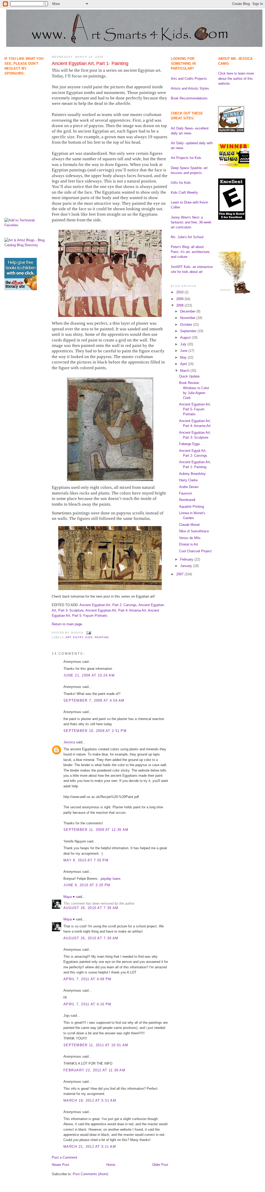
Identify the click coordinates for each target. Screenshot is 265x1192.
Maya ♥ (69, 897)
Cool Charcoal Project (195, 551)
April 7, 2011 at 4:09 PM (87, 979)
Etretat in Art (188, 544)
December (188, 311)
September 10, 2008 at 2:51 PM (95, 731)
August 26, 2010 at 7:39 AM (90, 908)
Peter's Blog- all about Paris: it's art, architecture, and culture (190, 252)
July (183, 344)
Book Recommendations (189, 98)
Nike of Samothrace (194, 531)
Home (110, 1165)
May (184, 357)
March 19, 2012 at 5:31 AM (89, 1100)
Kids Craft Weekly (184, 192)
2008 (180, 305)
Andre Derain (188, 487)
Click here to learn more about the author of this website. (236, 78)
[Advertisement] (20, 102)
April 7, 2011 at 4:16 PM (87, 1004)
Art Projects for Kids (186, 158)
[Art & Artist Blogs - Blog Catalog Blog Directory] (25, 245)
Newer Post (60, 1165)
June (184, 351)
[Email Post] (88, 632)
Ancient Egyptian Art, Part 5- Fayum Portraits (195, 409)
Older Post (160, 1165)
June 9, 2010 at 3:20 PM (86, 885)
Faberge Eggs (189, 444)
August (186, 337)
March (185, 371)
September (188, 331)
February (187, 559)
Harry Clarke (188, 480)
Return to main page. (67, 624)
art (68, 637)
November (188, 318)
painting (102, 637)
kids (89, 637)
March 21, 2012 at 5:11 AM (89, 1147)
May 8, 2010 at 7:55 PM (85, 860)
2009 (180, 299)
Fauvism (185, 493)
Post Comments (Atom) (90, 1174)
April (184, 364)
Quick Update (189, 376)
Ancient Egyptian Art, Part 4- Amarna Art (115, 610)
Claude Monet (189, 525)
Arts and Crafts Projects (189, 79)
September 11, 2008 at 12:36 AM (95, 830)
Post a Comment (64, 1157)
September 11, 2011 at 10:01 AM (95, 1045)
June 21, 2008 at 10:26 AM (89, 675)
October (186, 324)
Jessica (69, 742)
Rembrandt (187, 500)
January (186, 566)
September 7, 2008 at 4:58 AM (93, 700)
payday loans (111, 879)
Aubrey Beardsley (192, 474)
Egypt (78, 637)
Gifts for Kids (181, 183)
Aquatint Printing (191, 506)
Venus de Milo (189, 538)
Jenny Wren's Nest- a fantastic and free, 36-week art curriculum (191, 222)
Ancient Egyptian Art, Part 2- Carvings (108, 605)
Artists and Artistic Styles (190, 88)
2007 (180, 574)
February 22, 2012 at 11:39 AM (94, 1070)
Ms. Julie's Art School (187, 237)
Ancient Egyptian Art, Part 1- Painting (90, 63)
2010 (180, 292)
